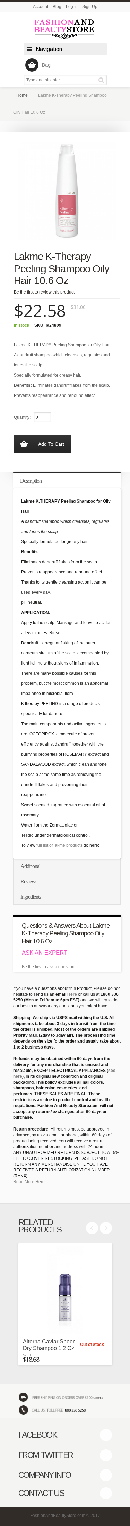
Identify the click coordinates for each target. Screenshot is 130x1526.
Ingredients (30, 897)
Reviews (28, 881)
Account (40, 6)
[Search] (102, 80)
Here (72, 994)
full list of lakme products (59, 845)
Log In (72, 6)
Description (31, 481)
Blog (57, 6)
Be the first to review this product (44, 292)
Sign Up (89, 6)
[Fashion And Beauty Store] (65, 29)
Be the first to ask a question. (49, 966)
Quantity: (22, 417)
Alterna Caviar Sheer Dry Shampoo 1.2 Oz (49, 1345)
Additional (30, 866)
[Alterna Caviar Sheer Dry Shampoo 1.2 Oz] (65, 1290)
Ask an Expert (44, 952)
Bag (46, 65)
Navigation (49, 49)
